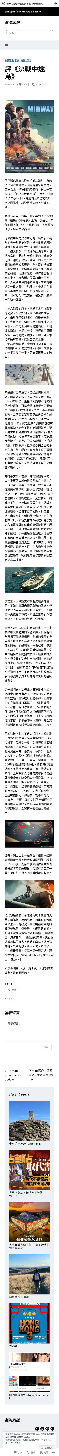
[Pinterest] (37, 1429)
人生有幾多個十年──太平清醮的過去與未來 (29, 1246)
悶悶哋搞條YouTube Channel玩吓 (28, 1397)
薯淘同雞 (12, 22)
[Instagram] (42, 1429)
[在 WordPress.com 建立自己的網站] (29, 3)
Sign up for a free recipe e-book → (23, 11)
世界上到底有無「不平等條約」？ (26, 1194)
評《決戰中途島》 (25, 72)
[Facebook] (47, 1429)
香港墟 (13, 1346)
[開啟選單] (7, 45)
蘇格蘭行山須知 (19, 1297)
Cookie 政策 (15, 1442)
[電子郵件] (52, 1429)
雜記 (17, 60)
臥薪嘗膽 (9, 60)
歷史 (28, 60)
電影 (23, 60)
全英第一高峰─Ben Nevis (24, 1143)
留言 (46, 1047)
